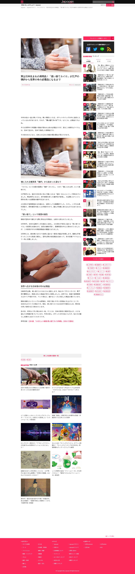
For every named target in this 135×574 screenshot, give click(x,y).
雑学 (29, 359)
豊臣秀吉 (107, 284)
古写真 (24, 567)
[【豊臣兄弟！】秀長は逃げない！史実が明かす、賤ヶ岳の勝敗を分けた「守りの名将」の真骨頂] (89, 88)
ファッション (26, 550)
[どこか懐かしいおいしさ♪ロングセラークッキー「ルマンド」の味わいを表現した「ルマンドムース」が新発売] (35, 404)
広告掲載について (58, 550)
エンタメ (40, 560)
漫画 (102, 275)
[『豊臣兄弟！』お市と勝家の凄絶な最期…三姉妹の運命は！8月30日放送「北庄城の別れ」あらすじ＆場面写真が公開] (89, 232)
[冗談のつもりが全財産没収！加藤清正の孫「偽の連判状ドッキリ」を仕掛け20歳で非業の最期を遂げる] (89, 252)
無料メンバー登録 (74, 554)
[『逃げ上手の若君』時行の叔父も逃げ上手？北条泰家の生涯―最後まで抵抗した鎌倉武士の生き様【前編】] (89, 146)
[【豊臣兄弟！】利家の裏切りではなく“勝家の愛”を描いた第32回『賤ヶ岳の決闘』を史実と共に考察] (89, 136)
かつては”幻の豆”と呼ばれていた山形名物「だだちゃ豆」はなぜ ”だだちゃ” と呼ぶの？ (66, 390)
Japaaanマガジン (31, 7)
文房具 (90, 284)
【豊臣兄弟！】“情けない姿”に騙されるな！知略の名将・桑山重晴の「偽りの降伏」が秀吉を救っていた (105, 77)
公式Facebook (88, 49)
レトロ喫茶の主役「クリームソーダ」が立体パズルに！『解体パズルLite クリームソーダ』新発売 (66, 473)
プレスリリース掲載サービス (98, 38)
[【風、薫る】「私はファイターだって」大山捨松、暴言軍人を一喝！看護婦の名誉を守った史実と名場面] (89, 155)
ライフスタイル (41, 7)
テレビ (91, 278)
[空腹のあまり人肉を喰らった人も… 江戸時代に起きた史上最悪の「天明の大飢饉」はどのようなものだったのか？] (35, 460)
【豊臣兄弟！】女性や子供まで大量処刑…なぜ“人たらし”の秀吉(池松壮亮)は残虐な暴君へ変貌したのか (105, 164)
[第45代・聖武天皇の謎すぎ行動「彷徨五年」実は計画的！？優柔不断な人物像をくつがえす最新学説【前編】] (35, 488)
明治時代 (88, 281)
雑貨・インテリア (27, 554)
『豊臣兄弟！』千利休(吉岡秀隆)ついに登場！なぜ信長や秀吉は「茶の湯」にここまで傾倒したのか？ (105, 173)
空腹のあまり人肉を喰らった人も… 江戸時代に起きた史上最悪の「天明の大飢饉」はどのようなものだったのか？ (35, 473)
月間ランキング (58, 563)
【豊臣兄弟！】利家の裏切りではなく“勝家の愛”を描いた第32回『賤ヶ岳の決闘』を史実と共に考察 (105, 135)
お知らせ (56, 547)
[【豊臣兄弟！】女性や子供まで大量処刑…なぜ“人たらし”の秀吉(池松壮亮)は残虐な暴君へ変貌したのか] (89, 165)
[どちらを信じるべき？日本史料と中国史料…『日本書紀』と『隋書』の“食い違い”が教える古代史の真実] (89, 126)
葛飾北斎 (107, 291)
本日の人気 (57, 560)
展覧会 (100, 288)
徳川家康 (96, 281)
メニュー (22, 2)
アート (24, 547)
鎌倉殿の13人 (99, 294)
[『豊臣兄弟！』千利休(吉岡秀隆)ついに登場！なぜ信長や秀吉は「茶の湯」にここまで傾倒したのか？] (89, 174)
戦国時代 (98, 265)
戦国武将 (107, 268)
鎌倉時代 (107, 288)
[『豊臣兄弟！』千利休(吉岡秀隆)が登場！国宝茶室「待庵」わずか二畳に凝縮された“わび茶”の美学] (89, 97)
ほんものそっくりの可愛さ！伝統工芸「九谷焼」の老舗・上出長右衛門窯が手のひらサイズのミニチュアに (105, 193)
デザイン (110, 281)
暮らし (24, 563)
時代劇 (108, 275)
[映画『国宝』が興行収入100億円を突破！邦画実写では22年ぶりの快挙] (66, 404)
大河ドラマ (108, 265)
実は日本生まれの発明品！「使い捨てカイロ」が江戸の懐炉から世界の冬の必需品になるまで (69, 7)
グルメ (24, 557)
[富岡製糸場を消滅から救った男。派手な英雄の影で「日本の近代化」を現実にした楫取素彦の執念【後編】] (89, 213)
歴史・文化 (41, 563)
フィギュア (92, 288)
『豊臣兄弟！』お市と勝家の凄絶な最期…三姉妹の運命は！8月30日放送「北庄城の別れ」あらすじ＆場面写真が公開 (105, 232)
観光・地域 (26, 560)
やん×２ (71, 85)
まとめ (40, 544)
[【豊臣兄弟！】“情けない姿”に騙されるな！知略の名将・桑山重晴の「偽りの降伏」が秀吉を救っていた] (89, 78)
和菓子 (40, 557)
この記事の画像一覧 (52, 356)
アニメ (99, 268)
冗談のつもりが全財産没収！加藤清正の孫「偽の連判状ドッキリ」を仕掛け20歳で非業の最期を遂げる (105, 250)
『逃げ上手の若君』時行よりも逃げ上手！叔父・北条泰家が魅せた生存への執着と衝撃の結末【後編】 (105, 183)
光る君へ (99, 291)
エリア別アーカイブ (59, 557)
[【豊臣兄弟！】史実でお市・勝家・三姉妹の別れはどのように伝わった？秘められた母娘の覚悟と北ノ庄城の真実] (89, 242)
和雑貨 (40, 554)
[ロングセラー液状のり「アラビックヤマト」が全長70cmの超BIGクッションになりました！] (35, 432)
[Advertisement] (51, 23)
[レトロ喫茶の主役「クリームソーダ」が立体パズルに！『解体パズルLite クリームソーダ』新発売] (66, 460)
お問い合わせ (72, 550)
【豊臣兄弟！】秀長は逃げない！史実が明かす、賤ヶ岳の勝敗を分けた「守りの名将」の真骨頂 (105, 87)
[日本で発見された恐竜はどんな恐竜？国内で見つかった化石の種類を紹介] (35, 377)
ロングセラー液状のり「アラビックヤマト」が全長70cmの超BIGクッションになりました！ (35, 445)
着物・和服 (41, 550)
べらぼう (98, 278)
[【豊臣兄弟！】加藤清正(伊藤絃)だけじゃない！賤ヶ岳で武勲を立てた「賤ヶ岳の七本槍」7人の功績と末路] (89, 107)
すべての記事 (26, 544)
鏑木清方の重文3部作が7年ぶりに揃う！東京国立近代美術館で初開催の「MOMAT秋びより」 (105, 202)
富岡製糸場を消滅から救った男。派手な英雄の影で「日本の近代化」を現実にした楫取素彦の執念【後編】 (105, 212)
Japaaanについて (74, 547)
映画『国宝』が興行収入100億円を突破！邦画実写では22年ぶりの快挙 (66, 416)
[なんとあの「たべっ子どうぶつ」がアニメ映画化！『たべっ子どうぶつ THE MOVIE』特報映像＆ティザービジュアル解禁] (66, 432)
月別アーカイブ (73, 557)
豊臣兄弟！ (99, 284)
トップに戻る (110, 536)
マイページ (57, 554)
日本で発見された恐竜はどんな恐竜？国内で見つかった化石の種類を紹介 (35, 389)
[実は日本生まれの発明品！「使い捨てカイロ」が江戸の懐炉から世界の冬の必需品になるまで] (51, 55)
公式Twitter (95, 49)
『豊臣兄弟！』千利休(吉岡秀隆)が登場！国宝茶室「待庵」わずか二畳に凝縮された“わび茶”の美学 (105, 96)
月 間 (109, 60)
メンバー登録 (110, 5)
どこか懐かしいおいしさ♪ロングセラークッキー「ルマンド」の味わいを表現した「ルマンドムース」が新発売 (35, 417)
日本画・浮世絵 (42, 547)
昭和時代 (91, 291)
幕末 (96, 275)
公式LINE (102, 49)
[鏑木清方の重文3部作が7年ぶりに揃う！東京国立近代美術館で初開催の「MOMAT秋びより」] (89, 203)
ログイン (103, 5)
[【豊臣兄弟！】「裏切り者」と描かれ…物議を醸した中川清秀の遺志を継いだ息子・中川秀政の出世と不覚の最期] (89, 223)
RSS (109, 49)
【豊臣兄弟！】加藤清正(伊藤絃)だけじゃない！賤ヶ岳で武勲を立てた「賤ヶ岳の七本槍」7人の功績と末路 (105, 106)
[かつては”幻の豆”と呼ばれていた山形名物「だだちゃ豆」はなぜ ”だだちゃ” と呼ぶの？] (66, 377)
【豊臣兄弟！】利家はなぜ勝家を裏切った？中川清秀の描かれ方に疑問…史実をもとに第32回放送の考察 (105, 115)
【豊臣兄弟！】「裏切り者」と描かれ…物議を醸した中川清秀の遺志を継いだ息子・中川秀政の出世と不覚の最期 (105, 221)
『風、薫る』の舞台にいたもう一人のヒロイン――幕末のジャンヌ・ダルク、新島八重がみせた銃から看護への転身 (105, 67)
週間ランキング (73, 560)
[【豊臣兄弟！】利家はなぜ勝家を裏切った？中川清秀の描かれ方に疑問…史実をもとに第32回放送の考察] (89, 117)
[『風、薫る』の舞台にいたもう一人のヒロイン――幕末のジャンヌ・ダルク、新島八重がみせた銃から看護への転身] (89, 68)
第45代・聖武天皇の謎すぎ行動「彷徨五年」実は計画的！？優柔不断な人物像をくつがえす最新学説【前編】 (35, 501)
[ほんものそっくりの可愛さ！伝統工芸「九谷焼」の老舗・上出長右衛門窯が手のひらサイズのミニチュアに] (89, 194)
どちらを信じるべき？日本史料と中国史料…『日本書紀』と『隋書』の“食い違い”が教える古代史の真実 (105, 125)
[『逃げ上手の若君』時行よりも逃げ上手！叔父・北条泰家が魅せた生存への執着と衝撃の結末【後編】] (89, 184)
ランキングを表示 (98, 259)
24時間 (88, 60)
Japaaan (67, 1)
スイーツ (101, 271)
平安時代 (91, 268)
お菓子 (90, 275)
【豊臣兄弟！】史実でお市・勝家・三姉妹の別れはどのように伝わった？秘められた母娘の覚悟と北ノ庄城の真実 (105, 241)
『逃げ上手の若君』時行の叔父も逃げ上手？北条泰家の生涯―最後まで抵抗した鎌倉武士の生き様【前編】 (105, 144)
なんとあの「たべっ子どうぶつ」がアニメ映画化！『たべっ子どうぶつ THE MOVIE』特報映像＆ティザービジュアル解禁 (66, 445)
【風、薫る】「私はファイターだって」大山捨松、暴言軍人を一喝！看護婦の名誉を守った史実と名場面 (105, 154)
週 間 (98, 60)
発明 (24, 359)
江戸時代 (90, 265)
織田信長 (107, 278)
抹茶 (103, 281)
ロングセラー (92, 271)
